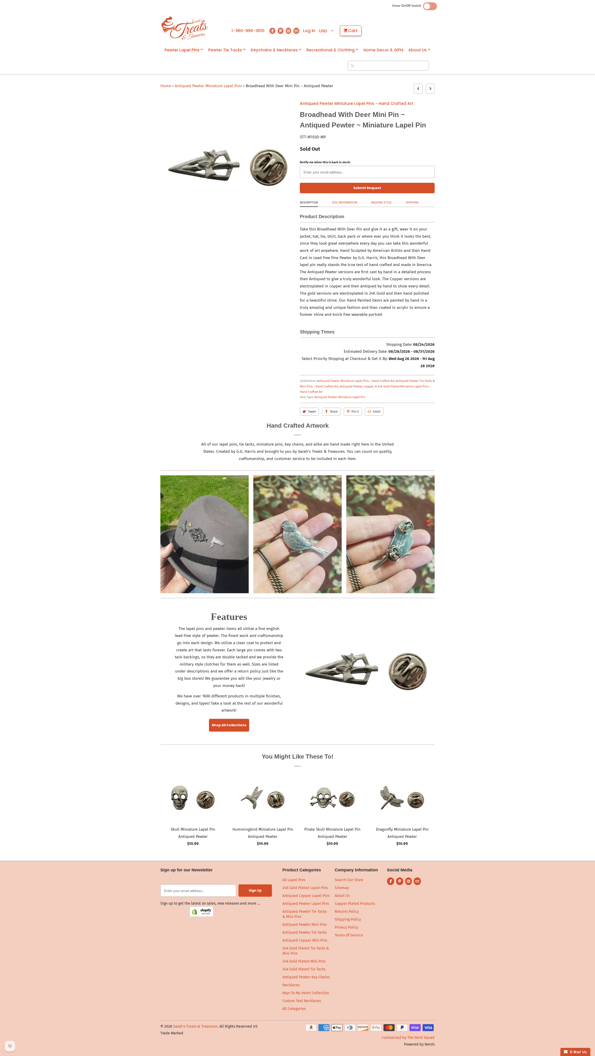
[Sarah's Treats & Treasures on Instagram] (288, 31)
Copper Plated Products (355, 903)
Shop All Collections (229, 725)
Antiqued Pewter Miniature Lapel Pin (339, 397)
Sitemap (342, 888)
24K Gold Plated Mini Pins (303, 961)
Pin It (355, 411)
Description (309, 202)
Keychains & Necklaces (274, 50)
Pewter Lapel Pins (182, 50)
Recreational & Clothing (331, 50)
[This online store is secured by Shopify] (201, 915)
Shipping (412, 202)
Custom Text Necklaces (301, 1001)
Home (165, 85)
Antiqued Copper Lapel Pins (306, 895)
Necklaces (291, 985)
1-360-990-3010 (247, 30)
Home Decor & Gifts (383, 50)
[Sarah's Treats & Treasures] (184, 28)
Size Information (344, 202)
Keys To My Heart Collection (305, 993)
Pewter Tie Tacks (225, 50)
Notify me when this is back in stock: (325, 162)
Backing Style (381, 202)
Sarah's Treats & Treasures (195, 1026)
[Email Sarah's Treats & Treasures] (296, 31)
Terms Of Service (349, 935)
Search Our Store (349, 880)
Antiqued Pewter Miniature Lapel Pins (209, 85)
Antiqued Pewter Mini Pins (304, 924)
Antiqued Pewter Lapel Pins (305, 903)
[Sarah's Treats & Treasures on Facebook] (272, 31)
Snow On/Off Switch (407, 5)
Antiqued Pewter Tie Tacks (304, 932)
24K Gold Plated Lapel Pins (305, 888)
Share (334, 411)
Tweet (312, 411)
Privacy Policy (346, 927)
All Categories (294, 1008)
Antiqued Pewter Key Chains (306, 977)
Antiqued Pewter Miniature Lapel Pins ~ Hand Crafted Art (356, 103)
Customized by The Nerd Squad (408, 1037)
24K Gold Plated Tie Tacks (303, 969)
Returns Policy (347, 911)
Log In (309, 30)
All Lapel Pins (293, 880)
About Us (417, 50)
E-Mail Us (577, 1052)
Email (376, 411)
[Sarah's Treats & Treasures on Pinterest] (281, 31)
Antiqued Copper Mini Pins (304, 940)
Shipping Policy (348, 919)
